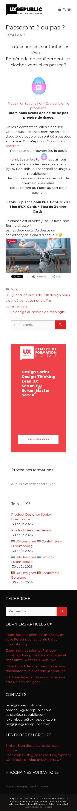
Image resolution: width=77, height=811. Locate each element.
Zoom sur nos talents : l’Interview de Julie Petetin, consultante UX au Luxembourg (35, 639)
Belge (51, 804)
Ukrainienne (41, 804)
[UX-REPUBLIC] (24, 9)
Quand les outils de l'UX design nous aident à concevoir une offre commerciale (38, 300)
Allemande (14, 804)
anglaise (62, 801)
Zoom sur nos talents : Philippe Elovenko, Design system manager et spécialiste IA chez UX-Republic (36, 655)
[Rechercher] (60, 324)
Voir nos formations (38, 439)
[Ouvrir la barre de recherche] (64, 9)
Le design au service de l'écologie (38, 312)
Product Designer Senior (31, 530)
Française (48, 807)
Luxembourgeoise (33, 807)
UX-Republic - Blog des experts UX (33, 760)
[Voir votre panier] (59, 9)
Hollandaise (61, 804)
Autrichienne (27, 804)
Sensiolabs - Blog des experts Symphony (38, 755)
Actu (14, 289)
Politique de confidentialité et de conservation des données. (35, 798)
